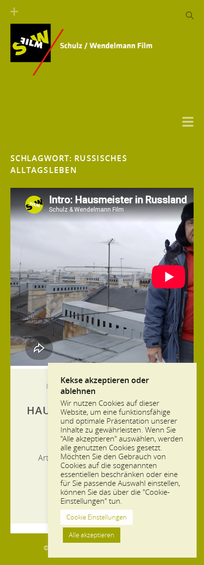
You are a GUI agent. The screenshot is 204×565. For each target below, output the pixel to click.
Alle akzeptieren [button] (91, 534)
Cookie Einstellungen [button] (96, 517)
